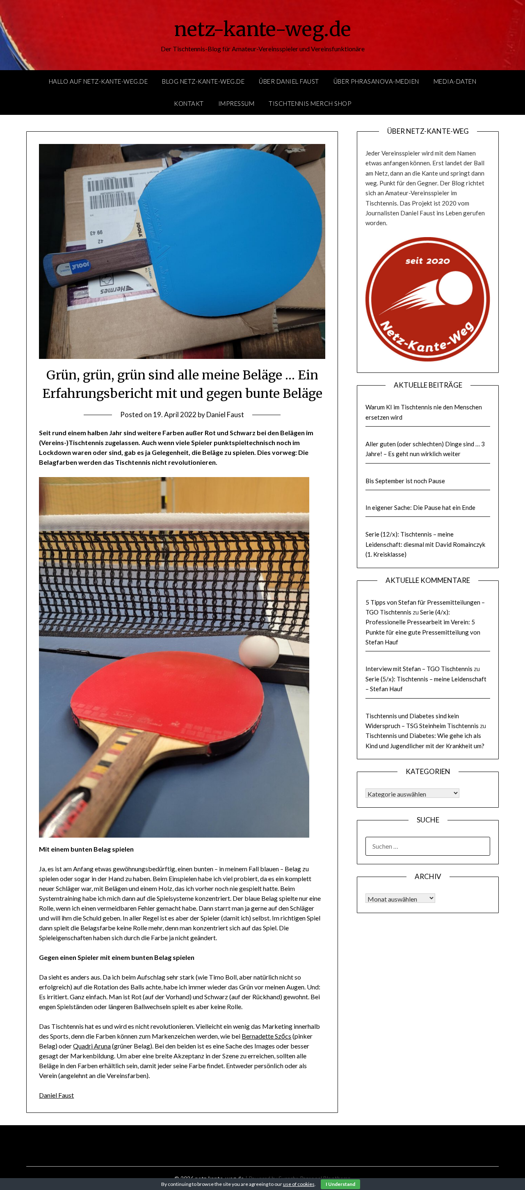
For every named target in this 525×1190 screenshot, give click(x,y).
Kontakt (189, 103)
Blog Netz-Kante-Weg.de (203, 81)
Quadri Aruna (92, 1046)
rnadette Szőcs (270, 1036)
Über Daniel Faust (289, 81)
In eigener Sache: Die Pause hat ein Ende (420, 507)
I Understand (340, 1184)
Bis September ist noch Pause (405, 480)
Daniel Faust (225, 414)
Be (245, 1036)
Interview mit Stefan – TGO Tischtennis (418, 668)
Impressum (236, 103)
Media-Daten (455, 81)
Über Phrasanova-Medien (376, 81)
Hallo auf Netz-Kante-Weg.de (98, 81)
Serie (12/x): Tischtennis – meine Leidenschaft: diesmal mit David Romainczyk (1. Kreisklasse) (425, 544)
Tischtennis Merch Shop (310, 103)
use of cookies (299, 1184)
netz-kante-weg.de (262, 29)
